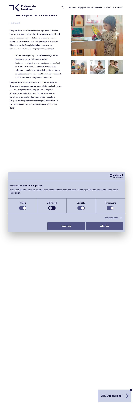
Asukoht (72, 7)
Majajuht (82, 7)
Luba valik (66, 226)
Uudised (110, 7)
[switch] (52, 208)
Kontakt (118, 7)
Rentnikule (100, 7)
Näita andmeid (111, 217)
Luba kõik (104, 226)
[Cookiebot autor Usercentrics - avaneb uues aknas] (111, 176)
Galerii (90, 7)
